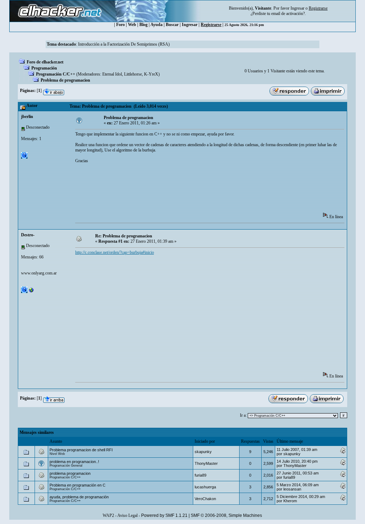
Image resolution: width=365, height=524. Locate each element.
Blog (143, 24)
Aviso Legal (127, 515)
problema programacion (70, 473)
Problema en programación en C (78, 485)
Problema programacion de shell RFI (81, 450)
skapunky (203, 451)
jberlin (27, 116)
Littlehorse (133, 74)
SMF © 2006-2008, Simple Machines (226, 515)
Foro (120, 24)
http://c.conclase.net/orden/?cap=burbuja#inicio (114, 252)
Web (132, 24)
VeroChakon (205, 499)
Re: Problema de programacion (123, 235)
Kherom (290, 501)
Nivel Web (57, 454)
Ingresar (297, 8)
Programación (44, 68)
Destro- (28, 234)
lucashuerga (205, 487)
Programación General (66, 465)
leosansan (292, 489)
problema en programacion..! (74, 461)
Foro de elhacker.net (45, 62)
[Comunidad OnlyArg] (31, 291)
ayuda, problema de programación (79, 497)
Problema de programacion (65, 80)
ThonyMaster (206, 463)
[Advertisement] (205, 190)
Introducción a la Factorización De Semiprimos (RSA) (124, 44)
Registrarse (211, 24)
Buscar (172, 24)
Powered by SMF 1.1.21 (164, 515)
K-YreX (151, 74)
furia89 (200, 475)
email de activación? (288, 13)
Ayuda (156, 24)
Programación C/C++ (55, 74)
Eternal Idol (112, 74)
